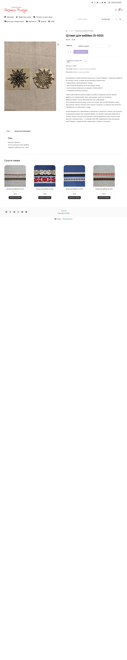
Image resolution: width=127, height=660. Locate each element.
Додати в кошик (81, 52)
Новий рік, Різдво (78, 69)
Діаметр (69, 45)
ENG (52, 21)
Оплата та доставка (43, 17)
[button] (58, 44)
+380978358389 (115, 2)
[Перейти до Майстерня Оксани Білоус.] (67, 31)
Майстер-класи (24, 17)
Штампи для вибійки (90, 69)
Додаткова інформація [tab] (22, 131)
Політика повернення (15, 21)
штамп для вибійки (83, 72)
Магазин (10, 17)
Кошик (43, 21)
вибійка (75, 72)
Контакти (32, 21)
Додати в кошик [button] (15, 197)
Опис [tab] (8, 131)
